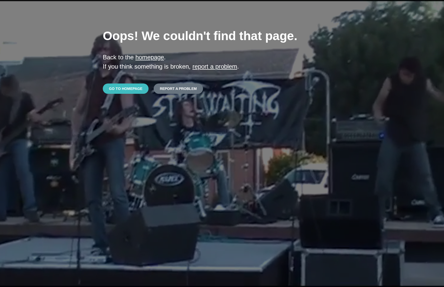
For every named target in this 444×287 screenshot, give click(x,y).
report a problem (214, 66)
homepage (149, 57)
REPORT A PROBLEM (178, 89)
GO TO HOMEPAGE (125, 89)
